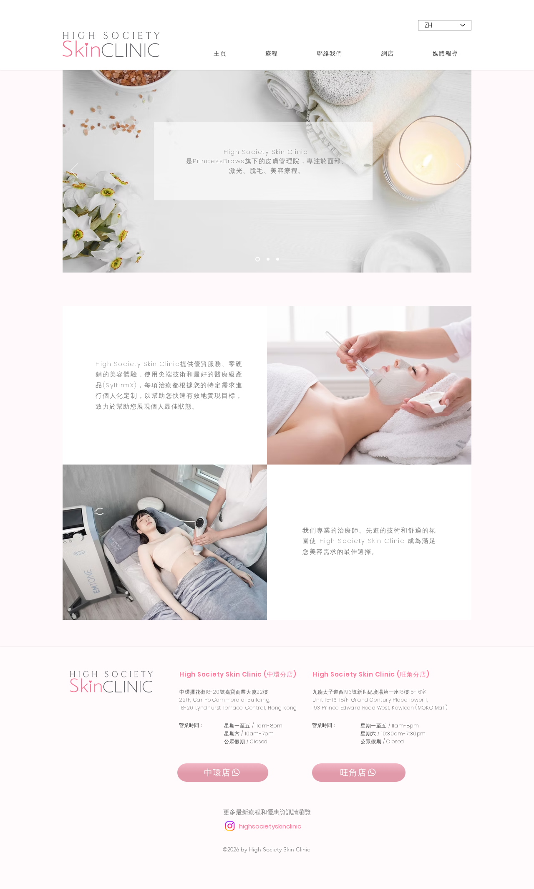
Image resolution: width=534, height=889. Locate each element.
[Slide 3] (277, 259)
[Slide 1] (268, 259)
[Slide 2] (257, 259)
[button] (271, 53)
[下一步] (459, 171)
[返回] (74, 171)
